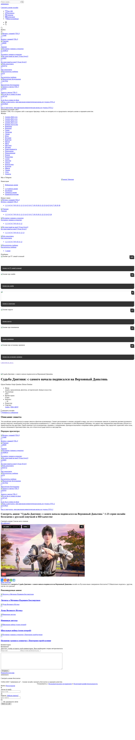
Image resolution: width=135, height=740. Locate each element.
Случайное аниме (11, 189)
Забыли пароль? (12, 695)
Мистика (8, 145)
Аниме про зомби (8, 286)
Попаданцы (9, 151)
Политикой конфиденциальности (86, 684)
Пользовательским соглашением (60, 684)
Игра (7, 136)
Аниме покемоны (8, 339)
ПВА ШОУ (14, 407)
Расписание (11, 17)
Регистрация (10, 686)
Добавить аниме (11, 192)
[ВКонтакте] (2, 580)
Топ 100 (10, 11)
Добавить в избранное (10, 412)
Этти (7, 172)
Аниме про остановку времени (12, 357)
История (8, 138)
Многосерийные (13, 19)
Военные (8, 128)
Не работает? (5, 523)
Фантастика (9, 164)
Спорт (7, 159)
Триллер (8, 161)
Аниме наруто (6, 321)
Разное (7, 155)
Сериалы (10, 15)
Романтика (9, 157)
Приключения (10, 153)
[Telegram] (14, 580)
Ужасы (7, 162)
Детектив (8, 132)
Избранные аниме (11, 185)
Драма (7, 134)
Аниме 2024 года (11, 121)
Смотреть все (7, 363)
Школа (7, 168)
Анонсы (8, 174)
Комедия (8, 140)
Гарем (7, 130)
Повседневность (11, 149)
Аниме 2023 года (11, 123)
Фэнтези (8, 166)
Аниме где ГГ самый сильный (12, 268)
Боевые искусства (11, 124)
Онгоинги (10, 13)
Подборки (8, 190)
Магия (7, 142)
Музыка (8, 147)
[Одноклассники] (5, 580)
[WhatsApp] (11, 580)
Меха (7, 143)
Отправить (5, 671)
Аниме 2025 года (11, 119)
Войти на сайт (6, 704)
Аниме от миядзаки (8, 303)
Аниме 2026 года (11, 117)
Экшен (7, 170)
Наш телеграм (6, 582)
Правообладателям (12, 194)
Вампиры (8, 126)
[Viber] (8, 580)
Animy (7, 407)
